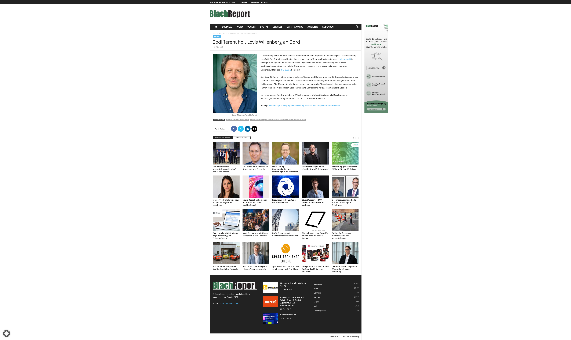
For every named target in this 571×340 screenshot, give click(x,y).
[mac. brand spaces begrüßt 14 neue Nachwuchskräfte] (256, 253)
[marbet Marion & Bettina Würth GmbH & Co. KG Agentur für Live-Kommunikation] (270, 301)
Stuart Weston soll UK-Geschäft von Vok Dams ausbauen (313, 202)
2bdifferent (231, 120)
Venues (251, 26)
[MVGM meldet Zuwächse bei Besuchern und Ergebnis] (256, 153)
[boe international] (270, 318)
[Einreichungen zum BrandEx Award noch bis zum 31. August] (315, 220)
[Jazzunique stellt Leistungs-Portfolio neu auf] (285, 186)
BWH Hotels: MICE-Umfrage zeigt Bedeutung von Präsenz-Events (225, 235)
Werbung (255, 2)
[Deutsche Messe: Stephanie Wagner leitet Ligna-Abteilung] (345, 253)
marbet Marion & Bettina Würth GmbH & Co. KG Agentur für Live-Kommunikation (292, 301)
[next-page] (357, 137)
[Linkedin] (248, 129)
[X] (241, 129)
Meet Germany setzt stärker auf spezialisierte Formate (255, 234)
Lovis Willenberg (257, 120)
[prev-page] (353, 137)
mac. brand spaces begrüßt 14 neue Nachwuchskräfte (255, 267)
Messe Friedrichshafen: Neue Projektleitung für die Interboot (226, 202)
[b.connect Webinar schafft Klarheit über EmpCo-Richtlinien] (345, 186)
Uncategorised (320, 311)
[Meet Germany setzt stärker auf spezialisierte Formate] (256, 220)
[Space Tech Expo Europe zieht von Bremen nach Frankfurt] (285, 253)
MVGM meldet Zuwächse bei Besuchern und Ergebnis (255, 167)
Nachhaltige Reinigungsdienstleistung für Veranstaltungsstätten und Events (304, 105)
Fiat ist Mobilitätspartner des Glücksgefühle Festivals (225, 267)
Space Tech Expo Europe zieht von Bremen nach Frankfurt (285, 267)
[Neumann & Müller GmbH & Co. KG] (270, 287)
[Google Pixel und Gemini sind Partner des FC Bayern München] (315, 253)
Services (277, 26)
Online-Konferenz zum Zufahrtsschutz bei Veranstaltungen (342, 235)
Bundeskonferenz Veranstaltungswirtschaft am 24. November (224, 169)
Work (240, 26)
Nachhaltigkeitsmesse (296, 120)
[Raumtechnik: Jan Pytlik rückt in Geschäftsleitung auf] (315, 153)
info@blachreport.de (229, 303)
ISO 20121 (286, 70)
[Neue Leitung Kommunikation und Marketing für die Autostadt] (285, 153)
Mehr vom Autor (241, 138)
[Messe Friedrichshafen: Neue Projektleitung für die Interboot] (226, 186)
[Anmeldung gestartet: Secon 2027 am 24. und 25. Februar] (345, 153)
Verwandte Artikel (222, 138)
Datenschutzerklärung (350, 337)
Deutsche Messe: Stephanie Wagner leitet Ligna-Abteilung (344, 269)
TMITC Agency (237, 337)
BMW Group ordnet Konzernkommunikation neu (285, 234)
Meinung (317, 306)
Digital (264, 26)
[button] (357, 27)
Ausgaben (328, 26)
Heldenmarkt (345, 59)
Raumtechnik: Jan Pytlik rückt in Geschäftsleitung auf (315, 167)
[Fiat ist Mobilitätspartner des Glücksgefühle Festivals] (226, 253)
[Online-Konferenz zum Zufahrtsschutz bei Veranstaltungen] (345, 220)
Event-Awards (295, 26)
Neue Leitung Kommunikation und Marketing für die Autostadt (285, 169)
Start (214, 33)
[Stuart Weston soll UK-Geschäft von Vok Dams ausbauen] (315, 186)
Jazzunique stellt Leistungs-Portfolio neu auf (284, 201)
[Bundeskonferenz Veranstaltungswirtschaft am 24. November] (226, 153)
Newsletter (266, 2)
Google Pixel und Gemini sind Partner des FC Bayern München (315, 269)
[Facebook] (234, 129)
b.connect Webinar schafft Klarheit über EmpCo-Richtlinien (344, 202)
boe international (288, 314)
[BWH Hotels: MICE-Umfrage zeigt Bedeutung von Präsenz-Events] (226, 220)
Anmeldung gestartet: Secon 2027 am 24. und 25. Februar (344, 167)
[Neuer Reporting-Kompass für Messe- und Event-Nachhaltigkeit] (256, 186)
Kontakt (244, 2)
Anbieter (313, 26)
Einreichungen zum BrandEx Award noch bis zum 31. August (315, 235)
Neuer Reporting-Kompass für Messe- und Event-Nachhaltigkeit (255, 202)
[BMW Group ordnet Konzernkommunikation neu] (285, 220)
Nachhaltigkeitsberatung (276, 120)
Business (227, 26)
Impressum (334, 337)
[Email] (254, 129)
